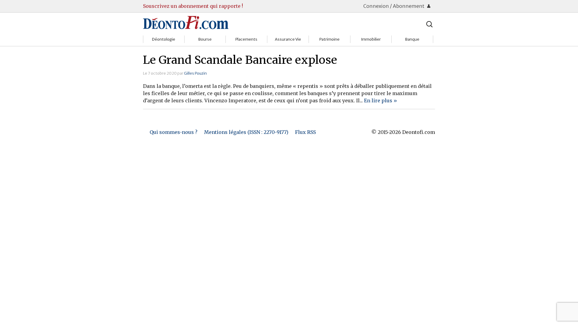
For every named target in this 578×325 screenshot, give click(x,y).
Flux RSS (305, 132)
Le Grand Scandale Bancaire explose (240, 60)
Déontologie (163, 39)
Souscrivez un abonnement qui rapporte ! (193, 6)
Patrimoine (329, 39)
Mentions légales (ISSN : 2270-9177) (246, 132)
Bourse (205, 39)
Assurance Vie (288, 39)
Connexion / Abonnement (394, 6)
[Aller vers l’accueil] (185, 22)
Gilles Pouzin (195, 73)
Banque (412, 39)
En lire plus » (380, 101)
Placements (246, 39)
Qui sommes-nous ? (173, 132)
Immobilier (371, 39)
